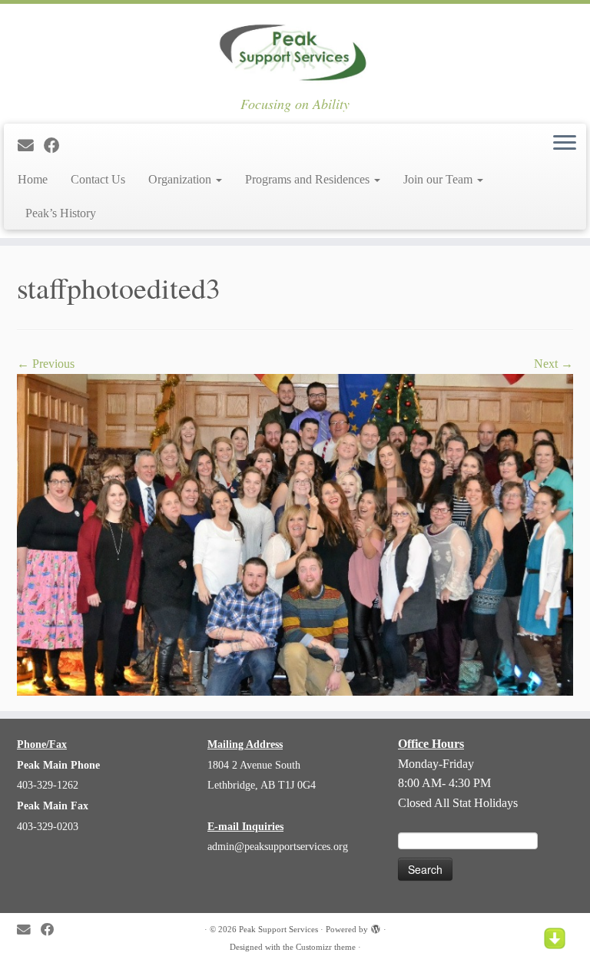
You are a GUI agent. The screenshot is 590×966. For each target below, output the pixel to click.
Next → (553, 363)
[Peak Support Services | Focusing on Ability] (295, 50)
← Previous (46, 363)
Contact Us (98, 179)
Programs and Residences (309, 179)
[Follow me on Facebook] (57, 145)
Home (33, 179)
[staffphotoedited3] (295, 533)
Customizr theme (326, 946)
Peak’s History (60, 213)
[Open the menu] (564, 143)
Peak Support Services (278, 929)
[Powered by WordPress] (375, 926)
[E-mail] (31, 145)
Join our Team (439, 179)
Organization (181, 179)
